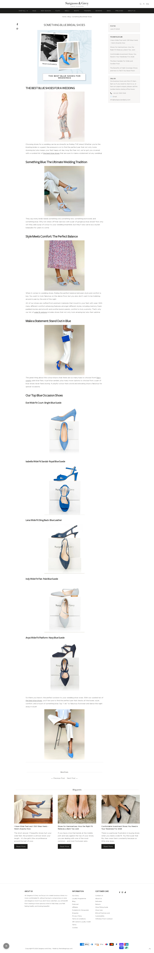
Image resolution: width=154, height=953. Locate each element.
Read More (20, 846)
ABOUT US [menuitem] (131, 10)
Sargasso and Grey (44, 948)
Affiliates (75, 907)
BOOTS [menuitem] (76, 10)
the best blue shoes (51, 153)
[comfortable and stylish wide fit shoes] (64, 734)
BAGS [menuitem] (109, 10)
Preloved (75, 904)
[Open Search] (140, 4)
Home (64, 16)
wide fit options (40, 312)
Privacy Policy (77, 916)
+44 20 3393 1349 (119, 93)
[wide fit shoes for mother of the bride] (64, 117)
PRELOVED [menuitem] (119, 10)
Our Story (75, 895)
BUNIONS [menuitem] (99, 10)
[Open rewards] (6, 946)
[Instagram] (122, 892)
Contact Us (99, 895)
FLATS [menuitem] (58, 10)
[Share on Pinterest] (17, 29)
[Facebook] (120, 892)
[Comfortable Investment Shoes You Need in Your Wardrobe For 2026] (120, 809)
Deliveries (98, 901)
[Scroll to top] (150, 949)
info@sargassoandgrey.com (120, 99)
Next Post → (72, 778)
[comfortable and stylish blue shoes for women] (64, 265)
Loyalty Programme (79, 898)
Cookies (75, 927)
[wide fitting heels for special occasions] (64, 191)
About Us (98, 898)
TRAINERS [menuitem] (87, 10)
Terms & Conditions (79, 919)
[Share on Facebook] (17, 24)
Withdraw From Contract (104, 919)
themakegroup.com (65, 948)
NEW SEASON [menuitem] (46, 10)
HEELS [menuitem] (67, 10)
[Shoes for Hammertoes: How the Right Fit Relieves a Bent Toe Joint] (77, 809)
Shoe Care (99, 910)
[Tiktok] (125, 892)
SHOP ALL (22, 10)
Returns (98, 904)
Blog (69, 16)
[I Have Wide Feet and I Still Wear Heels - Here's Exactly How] (33, 809)
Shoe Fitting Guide (101, 907)
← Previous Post (58, 778)
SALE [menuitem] (34, 10)
